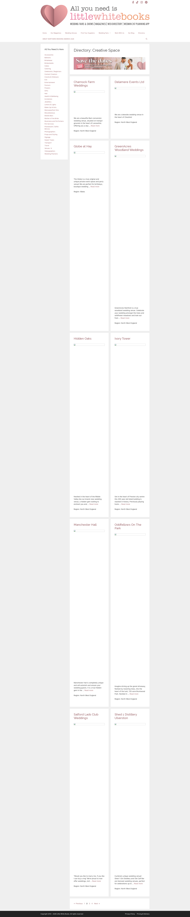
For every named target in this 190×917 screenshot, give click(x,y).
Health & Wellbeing (51, 96)
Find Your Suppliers (88, 33)
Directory (141, 33)
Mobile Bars (49, 116)
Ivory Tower (122, 338)
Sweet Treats (49, 140)
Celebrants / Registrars (53, 71)
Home (45, 33)
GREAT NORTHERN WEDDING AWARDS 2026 (58, 39)
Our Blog (131, 33)
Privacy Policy (130, 914)
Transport (48, 143)
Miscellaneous (50, 113)
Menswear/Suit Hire (52, 110)
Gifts (46, 91)
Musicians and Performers (54, 121)
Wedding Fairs (104, 33)
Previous (78, 904)
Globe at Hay (83, 146)
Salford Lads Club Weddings (86, 716)
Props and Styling (51, 134)
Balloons (48, 58)
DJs (46, 80)
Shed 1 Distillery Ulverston (126, 716)
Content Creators (51, 74)
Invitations (48, 99)
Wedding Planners (51, 154)
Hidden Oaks (82, 338)
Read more (95, 126)
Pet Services (49, 124)
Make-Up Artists (50, 107)
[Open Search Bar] (146, 39)
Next (97, 904)
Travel (47, 145)
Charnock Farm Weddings (84, 83)
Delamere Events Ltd (129, 82)
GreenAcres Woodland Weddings (129, 148)
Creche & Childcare (52, 77)
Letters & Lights (50, 105)
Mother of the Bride (52, 118)
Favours (47, 85)
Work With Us (119, 33)
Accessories (49, 55)
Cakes (47, 66)
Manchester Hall (85, 524)
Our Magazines (56, 33)
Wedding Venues (71, 33)
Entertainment (50, 82)
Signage (47, 137)
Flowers (47, 88)
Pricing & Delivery (143, 914)
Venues (47, 148)
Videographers (50, 151)
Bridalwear (48, 60)
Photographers (50, 132)
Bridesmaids (49, 63)
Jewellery (48, 102)
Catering (48, 69)
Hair (46, 93)
